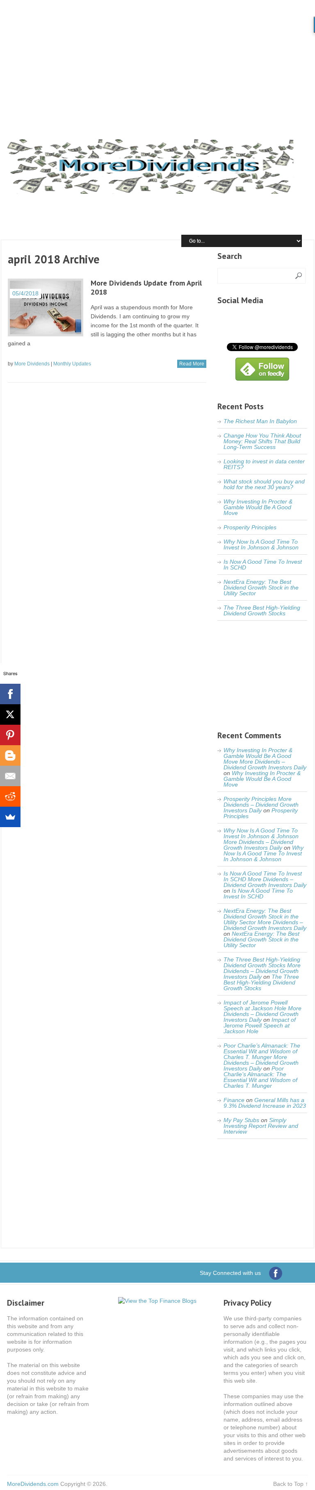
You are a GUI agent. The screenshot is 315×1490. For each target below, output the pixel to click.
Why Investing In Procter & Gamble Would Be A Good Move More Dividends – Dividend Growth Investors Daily (265, 759)
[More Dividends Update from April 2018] (45, 307)
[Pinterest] (10, 735)
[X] (10, 714)
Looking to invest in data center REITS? (264, 464)
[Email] (10, 776)
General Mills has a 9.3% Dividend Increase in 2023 (265, 1103)
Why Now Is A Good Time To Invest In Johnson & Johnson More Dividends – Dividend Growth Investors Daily (261, 839)
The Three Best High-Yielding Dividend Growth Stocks (262, 610)
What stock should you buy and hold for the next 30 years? (264, 484)
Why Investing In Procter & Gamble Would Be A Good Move (258, 507)
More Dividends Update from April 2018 (146, 287)
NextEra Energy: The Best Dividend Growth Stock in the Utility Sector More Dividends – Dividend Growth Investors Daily (265, 919)
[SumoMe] (10, 817)
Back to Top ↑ (290, 1484)
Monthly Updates (72, 364)
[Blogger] (10, 755)
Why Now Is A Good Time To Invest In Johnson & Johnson (261, 544)
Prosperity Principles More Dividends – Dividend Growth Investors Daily (261, 805)
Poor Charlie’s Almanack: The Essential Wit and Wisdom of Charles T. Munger (260, 1077)
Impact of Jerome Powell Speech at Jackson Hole (260, 1025)
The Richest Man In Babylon (260, 421)
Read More (191, 364)
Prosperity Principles (250, 527)
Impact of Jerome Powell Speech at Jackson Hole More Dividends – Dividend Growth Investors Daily (262, 1011)
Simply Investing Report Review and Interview (261, 1126)
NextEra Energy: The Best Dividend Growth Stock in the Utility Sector (261, 587)
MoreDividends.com (33, 1484)
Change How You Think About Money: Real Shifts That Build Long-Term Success (262, 441)
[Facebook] (10, 694)
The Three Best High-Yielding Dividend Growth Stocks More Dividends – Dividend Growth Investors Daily (262, 968)
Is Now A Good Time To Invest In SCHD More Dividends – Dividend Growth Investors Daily (265, 879)
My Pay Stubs (241, 1120)
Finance (234, 1100)
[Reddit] (10, 796)
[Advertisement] (157, 61)
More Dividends (32, 364)
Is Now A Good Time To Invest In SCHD (263, 564)
